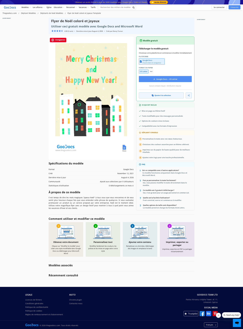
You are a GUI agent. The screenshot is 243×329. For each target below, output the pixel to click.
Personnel (70, 7)
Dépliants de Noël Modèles (52, 13)
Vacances (83, 7)
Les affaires (38, 7)
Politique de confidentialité (36, 307)
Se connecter (219, 7)
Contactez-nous (75, 303)
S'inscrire (234, 7)
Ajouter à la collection (163, 95)
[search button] (133, 7)
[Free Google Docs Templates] (10, 7)
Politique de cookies (33, 311)
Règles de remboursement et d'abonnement (44, 314)
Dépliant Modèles (28, 13)
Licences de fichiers (33, 300)
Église (49, 7)
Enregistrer (60, 40)
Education (58, 7)
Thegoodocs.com (10, 13)
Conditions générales (34, 303)
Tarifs (93, 7)
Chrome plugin (75, 300)
